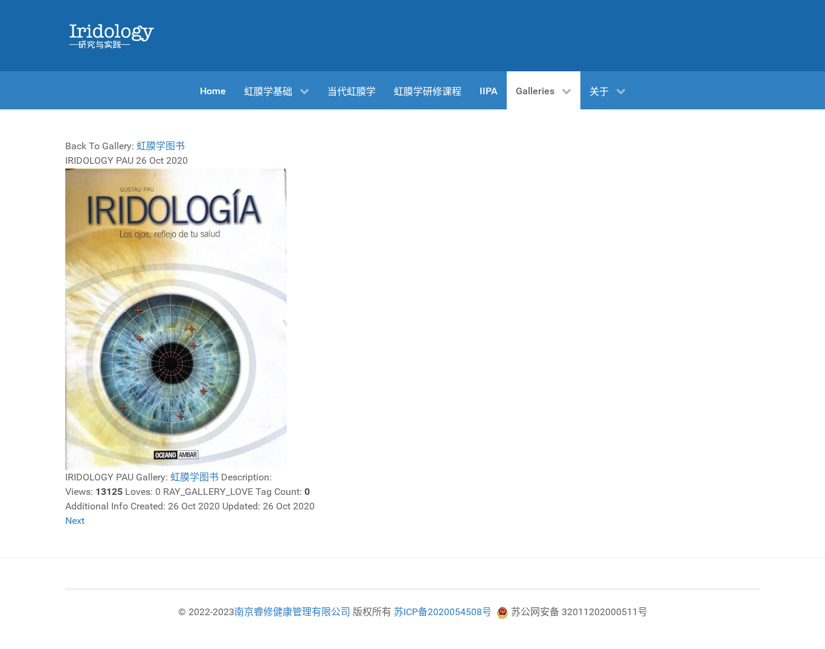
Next (75, 520)
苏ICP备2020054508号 (443, 612)
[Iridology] (110, 35)
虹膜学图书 (160, 146)
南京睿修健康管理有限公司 (292, 612)
